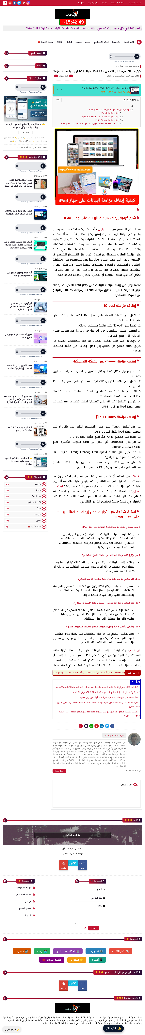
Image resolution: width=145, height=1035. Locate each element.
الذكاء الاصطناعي (101, 42)
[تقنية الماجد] (72, 14)
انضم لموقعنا (71, 835)
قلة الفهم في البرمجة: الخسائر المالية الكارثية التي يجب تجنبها (108, 697)
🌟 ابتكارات (77, 959)
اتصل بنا (81, 2)
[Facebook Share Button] (112, 726)
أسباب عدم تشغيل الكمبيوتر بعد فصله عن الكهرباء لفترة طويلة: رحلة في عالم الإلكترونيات (18, 245)
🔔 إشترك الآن (113, 1028)
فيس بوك (81, 866)
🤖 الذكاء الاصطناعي (67, 951)
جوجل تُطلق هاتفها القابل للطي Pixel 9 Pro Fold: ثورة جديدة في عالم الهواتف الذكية (18, 183)
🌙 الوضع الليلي (12, 1029)
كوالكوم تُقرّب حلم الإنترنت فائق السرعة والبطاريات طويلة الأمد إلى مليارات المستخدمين (97, 687)
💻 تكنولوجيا (96, 951)
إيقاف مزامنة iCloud (110, 113)
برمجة (87, 42)
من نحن (104, 2)
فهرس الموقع (93, 2)
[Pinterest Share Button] (102, 726)
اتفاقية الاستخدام (117, 2)
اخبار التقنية (129, 42)
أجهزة (69, 42)
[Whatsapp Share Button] (91, 726)
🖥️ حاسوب (22, 951)
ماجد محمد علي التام (37, 147)
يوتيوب (63, 868)
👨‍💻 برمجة (42, 951)
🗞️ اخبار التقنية (120, 951)
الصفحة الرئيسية (131, 66)
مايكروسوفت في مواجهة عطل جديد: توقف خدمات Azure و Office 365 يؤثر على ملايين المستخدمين (98, 705)
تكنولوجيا (116, 42)
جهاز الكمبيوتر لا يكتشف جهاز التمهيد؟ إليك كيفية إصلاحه (19, 367)
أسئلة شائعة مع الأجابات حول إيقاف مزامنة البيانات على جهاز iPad (90, 124)
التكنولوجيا (103, 229)
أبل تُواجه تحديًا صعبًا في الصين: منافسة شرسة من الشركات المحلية (21, 306)
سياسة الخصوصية (134, 2)
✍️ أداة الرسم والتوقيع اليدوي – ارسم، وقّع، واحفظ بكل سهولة (25, 126)
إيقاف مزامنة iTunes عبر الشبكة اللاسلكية (100, 117)
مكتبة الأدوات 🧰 (45, 42)
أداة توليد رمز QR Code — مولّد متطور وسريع (20, 428)
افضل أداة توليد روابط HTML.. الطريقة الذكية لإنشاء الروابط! (18, 212)
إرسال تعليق (59, 770)
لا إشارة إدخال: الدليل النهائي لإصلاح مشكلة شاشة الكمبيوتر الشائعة (105, 692)
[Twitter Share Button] (107, 726)
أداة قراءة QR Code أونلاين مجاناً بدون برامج (90, 673)
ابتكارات (59, 42)
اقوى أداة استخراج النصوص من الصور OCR (18, 336)
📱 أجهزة (97, 959)
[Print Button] (81, 726)
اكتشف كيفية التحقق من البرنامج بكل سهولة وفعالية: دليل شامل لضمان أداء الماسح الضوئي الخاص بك (99, 714)
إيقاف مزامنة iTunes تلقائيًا (107, 120)
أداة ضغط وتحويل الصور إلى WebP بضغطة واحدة (19, 274)
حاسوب (78, 42)
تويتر (71, 863)
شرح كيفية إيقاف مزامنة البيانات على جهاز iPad (110, 110)
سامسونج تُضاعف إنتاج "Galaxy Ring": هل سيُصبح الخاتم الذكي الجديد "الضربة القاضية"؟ (18, 399)
